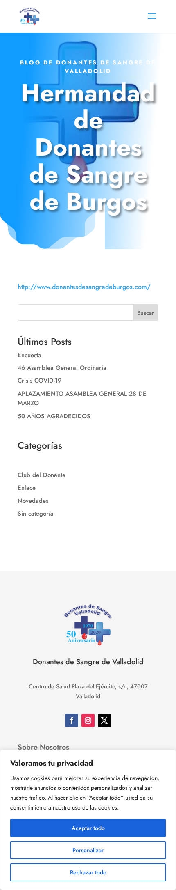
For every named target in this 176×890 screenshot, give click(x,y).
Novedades (33, 500)
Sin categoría (36, 513)
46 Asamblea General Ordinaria (62, 367)
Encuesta (29, 355)
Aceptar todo (88, 828)
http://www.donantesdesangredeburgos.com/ (84, 286)
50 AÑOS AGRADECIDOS (54, 416)
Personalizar (88, 850)
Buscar (145, 313)
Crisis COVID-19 (39, 380)
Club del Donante (41, 474)
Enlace (27, 487)
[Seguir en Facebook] (71, 720)
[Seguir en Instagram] (88, 720)
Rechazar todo (88, 872)
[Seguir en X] (104, 720)
